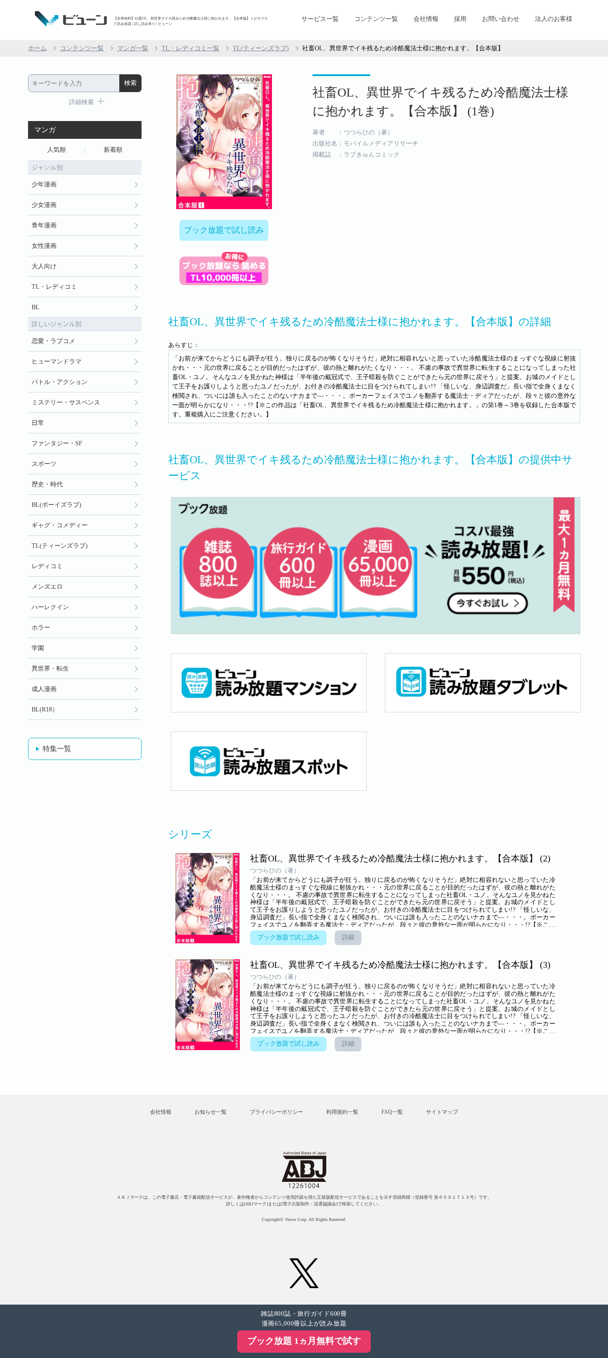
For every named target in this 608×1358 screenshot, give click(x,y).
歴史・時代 (47, 484)
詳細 (348, 937)
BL (36, 307)
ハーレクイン (50, 607)
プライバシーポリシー (276, 1112)
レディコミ (47, 566)
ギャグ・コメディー (60, 525)
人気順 (56, 149)
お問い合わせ (500, 19)
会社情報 (425, 19)
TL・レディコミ (54, 286)
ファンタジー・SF (57, 443)
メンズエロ (47, 586)
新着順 (113, 149)
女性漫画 (44, 245)
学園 (38, 648)
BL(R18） (45, 709)
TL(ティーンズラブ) (261, 48)
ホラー (41, 627)
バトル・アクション (60, 382)
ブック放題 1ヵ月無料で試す (304, 1341)
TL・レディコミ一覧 (190, 48)
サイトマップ (442, 1112)
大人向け (44, 266)
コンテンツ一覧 (376, 19)
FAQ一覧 (392, 1112)
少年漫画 (44, 184)
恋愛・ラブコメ (53, 341)
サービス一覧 (320, 19)
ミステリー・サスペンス (66, 402)
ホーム (37, 48)
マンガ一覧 (132, 48)
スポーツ (44, 464)
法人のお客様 (553, 19)
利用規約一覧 (342, 1112)
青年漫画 (44, 225)
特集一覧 (57, 748)
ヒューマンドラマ (56, 361)
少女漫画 (44, 205)
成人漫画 (44, 689)
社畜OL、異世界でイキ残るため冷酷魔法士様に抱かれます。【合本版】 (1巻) (440, 101)
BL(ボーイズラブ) (56, 504)
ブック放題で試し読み (224, 230)
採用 (460, 19)
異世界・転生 (50, 668)
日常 (38, 423)
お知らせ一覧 (211, 1112)
